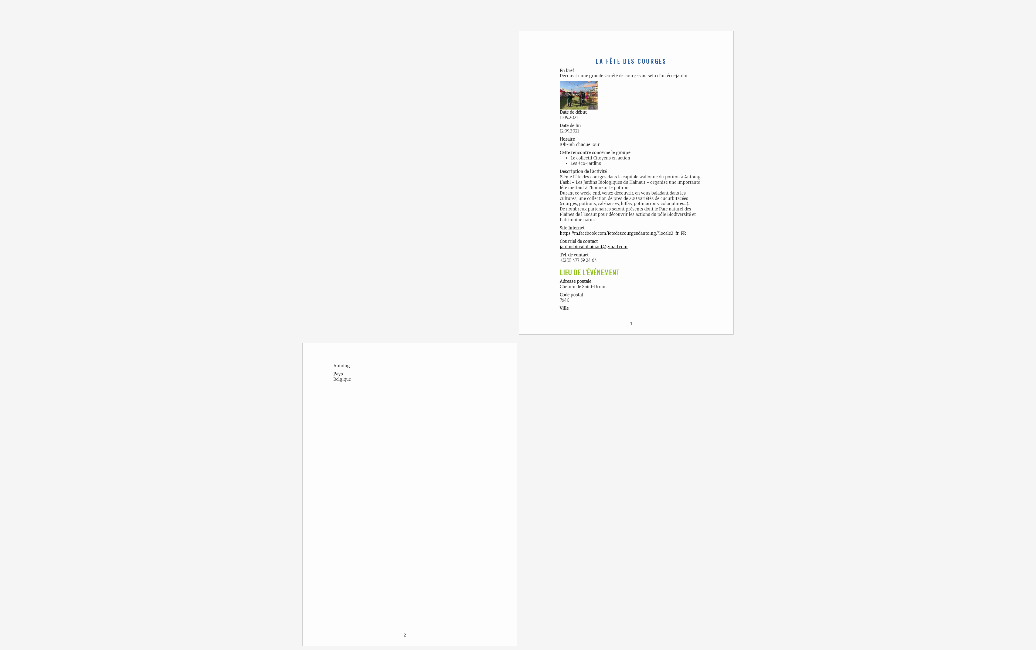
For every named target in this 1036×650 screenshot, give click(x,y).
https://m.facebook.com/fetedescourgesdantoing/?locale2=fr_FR (623, 233)
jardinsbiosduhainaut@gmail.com (594, 246)
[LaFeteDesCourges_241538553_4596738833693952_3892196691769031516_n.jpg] (579, 95)
